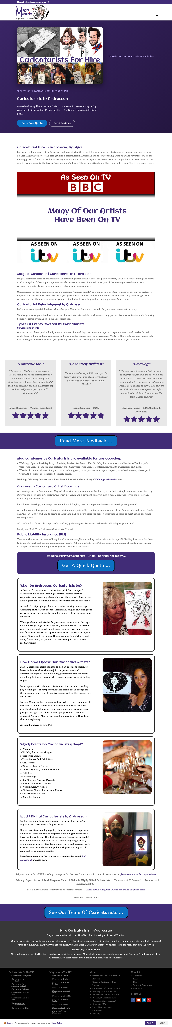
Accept (150, 1023)
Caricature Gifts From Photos (106, 988)
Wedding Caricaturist (105, 479)
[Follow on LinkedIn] (144, 1000)
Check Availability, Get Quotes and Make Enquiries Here (115, 889)
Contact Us (138, 988)
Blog (135, 982)
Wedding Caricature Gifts (104, 998)
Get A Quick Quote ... (86, 565)
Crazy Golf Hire (99, 1004)
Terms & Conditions (142, 985)
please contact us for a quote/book (137, 874)
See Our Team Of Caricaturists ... (86, 912)
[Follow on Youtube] (138, 1000)
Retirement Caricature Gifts (105, 994)
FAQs (135, 979)
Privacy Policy (56, 1023)
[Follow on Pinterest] (149, 1000)
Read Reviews (62, 123)
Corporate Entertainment (104, 1001)
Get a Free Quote (32, 123)
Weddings (96, 1013)
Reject (162, 1023)
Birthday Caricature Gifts (104, 991)
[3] (86, 262)
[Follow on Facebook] (133, 1000)
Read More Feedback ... (86, 441)
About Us (137, 975)
